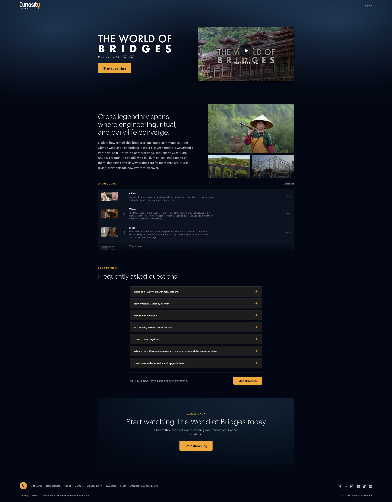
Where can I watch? (145, 315)
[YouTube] (358, 486)
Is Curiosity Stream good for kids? (153, 327)
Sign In (368, 5)
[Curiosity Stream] (30, 5)
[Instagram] (352, 486)
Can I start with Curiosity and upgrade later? (159, 363)
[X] (340, 486)
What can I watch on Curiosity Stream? (156, 291)
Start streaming (114, 68)
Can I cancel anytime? (147, 339)
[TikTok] (364, 486)
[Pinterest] (371, 486)
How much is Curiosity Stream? (152, 303)
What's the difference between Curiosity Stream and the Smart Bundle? (175, 351)
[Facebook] (346, 486)
